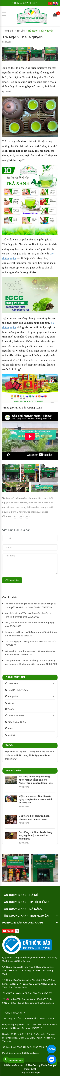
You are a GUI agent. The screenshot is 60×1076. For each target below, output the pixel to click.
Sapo (37, 1072)
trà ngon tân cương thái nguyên (23, 507)
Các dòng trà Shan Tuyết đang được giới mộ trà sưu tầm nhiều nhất (35, 835)
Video (10, 728)
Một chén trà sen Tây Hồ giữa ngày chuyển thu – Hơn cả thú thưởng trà (35, 799)
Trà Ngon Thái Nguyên (22, 37)
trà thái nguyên (18, 512)
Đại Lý (11, 703)
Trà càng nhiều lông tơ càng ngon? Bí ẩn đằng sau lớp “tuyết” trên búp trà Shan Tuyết (36, 779)
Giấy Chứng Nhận (17, 722)
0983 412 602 (24, 1047)
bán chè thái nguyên (16, 498)
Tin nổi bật (13, 770)
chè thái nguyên (19, 502)
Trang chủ (13, 683)
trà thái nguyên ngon (38, 512)
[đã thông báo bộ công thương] (27, 944)
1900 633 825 (40, 1047)
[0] (55, 15)
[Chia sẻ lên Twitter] (21, 516)
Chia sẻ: (6, 516)
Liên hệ (11, 735)
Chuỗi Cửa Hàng (16, 715)
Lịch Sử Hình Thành (18, 690)
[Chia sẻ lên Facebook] (15, 516)
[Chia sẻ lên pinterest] (27, 516)
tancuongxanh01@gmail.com (24, 1053)
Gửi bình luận (12, 580)
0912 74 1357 (30, 3)
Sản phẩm (13, 696)
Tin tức (11, 709)
